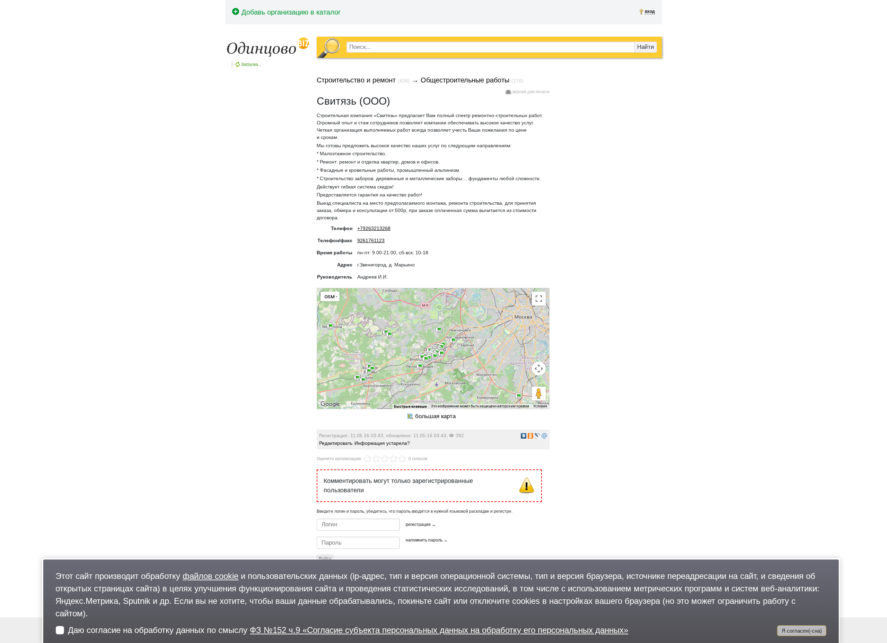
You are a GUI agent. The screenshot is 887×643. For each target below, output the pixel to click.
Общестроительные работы (465, 80)
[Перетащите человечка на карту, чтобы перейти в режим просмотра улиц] (539, 393)
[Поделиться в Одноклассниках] (530, 436)
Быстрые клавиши (410, 406)
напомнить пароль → (427, 540)
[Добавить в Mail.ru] (544, 436)
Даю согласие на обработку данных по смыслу (348, 630)
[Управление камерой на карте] (539, 369)
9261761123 (371, 240)
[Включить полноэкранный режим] (539, 299)
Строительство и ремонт (356, 80)
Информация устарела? (382, 443)
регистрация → (421, 524)
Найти (645, 47)
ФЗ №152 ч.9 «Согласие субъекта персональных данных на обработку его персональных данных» (439, 630)
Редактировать (335, 443)
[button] (357, 377)
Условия (540, 406)
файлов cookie (210, 576)
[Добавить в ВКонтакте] (523, 436)
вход (650, 11)
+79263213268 (373, 228)
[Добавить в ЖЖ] (537, 436)
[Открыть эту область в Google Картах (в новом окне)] (330, 404)
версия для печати (531, 91)
